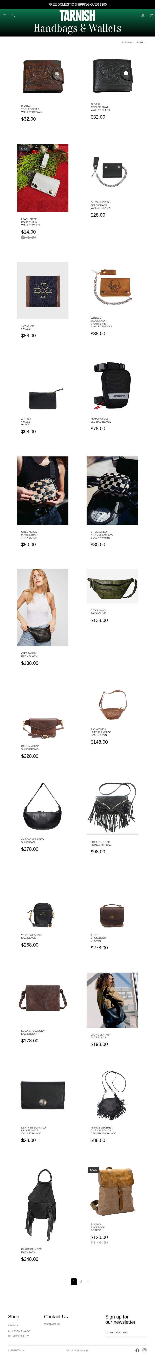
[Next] (88, 1281)
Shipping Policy (19, 1330)
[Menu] (4, 15)
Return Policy (18, 1335)
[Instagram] (144, 1350)
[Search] (13, 15)
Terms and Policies (77, 1350)
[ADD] (62, 93)
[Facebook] (137, 1350)
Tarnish (21, 1350)
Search (13, 1325)
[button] (142, 42)
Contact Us (52, 1323)
